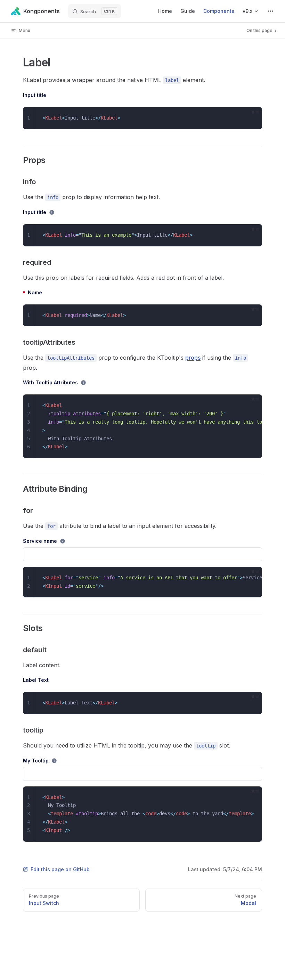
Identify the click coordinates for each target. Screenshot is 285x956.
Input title (34, 95)
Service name (40, 541)
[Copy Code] (251, 118)
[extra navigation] (270, 11)
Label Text (36, 680)
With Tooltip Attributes (50, 382)
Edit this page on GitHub (60, 869)
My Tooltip (36, 760)
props (193, 357)
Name (35, 292)
